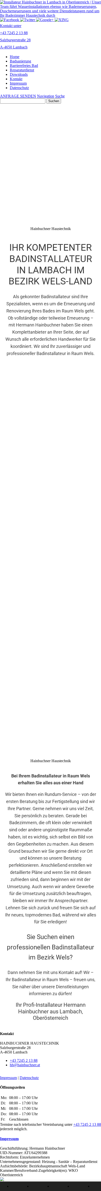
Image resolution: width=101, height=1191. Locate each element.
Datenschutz (19, 88)
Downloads (19, 74)
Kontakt (16, 79)
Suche (60, 96)
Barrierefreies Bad (24, 65)
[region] (50, 465)
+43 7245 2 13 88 (24, 1060)
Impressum (18, 83)
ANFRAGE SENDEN (18, 96)
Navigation (45, 96)
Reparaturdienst (22, 70)
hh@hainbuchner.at (25, 1065)
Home (14, 57)
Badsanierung (20, 61)
